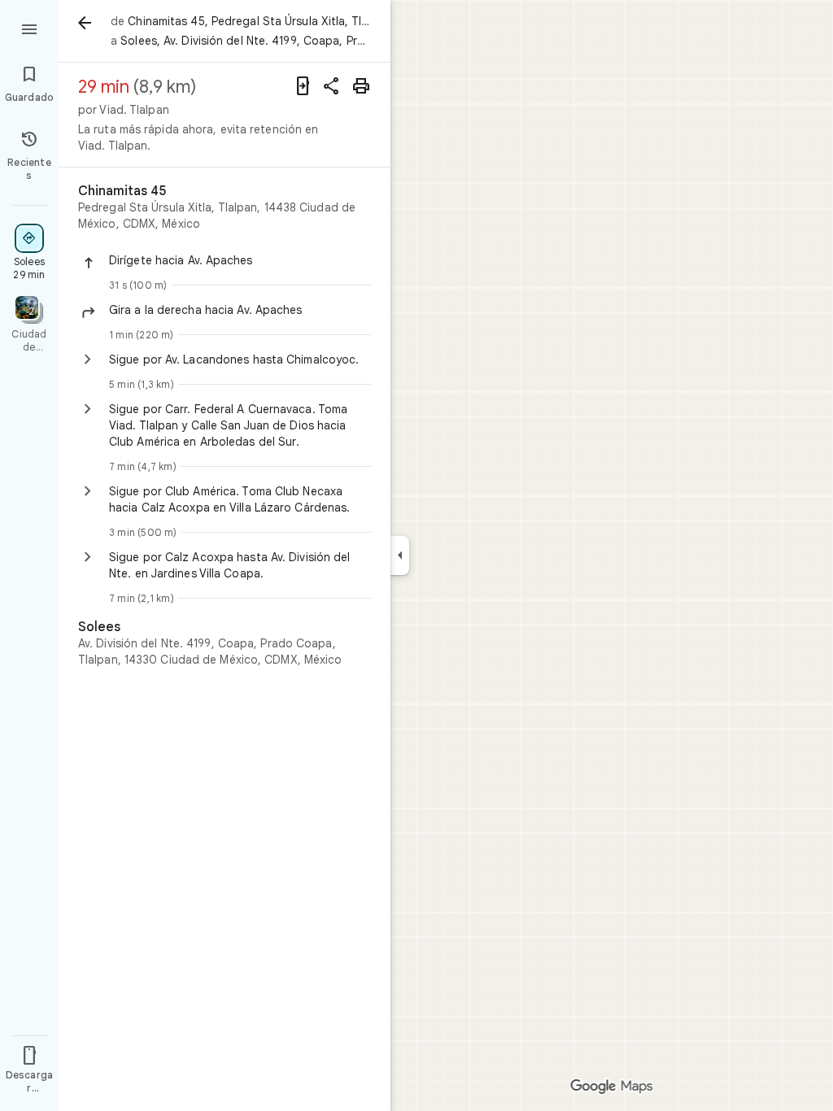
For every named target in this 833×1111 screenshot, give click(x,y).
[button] (240, 260)
